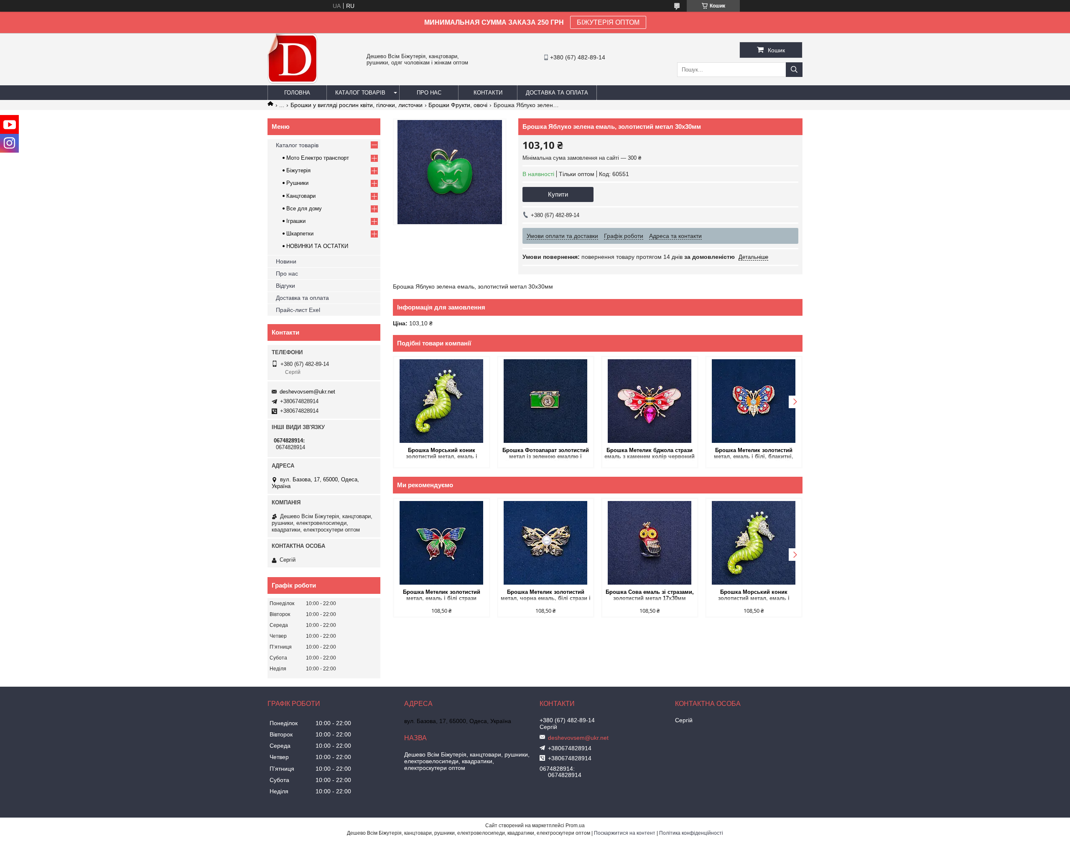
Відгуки (285, 285)
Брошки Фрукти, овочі (457, 105)
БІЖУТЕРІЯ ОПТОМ (608, 22)
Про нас (429, 92)
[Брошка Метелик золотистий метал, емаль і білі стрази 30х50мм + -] (441, 543)
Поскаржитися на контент (624, 833)
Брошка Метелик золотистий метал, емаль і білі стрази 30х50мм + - (441, 596)
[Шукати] (794, 69)
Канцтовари (301, 196)
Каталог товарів (360, 92)
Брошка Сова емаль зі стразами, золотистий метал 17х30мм (650, 595)
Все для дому (304, 208)
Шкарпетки (299, 233)
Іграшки (296, 221)
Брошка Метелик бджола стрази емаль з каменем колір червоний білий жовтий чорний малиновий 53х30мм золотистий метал (649, 454)
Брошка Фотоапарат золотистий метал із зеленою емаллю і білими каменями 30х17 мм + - (545, 454)
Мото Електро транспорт (317, 158)
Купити (558, 194)
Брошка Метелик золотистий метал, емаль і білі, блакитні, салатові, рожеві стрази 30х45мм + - (753, 454)
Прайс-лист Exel (298, 310)
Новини (286, 261)
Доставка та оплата (557, 92)
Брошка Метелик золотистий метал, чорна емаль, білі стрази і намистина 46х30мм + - (546, 596)
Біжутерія (298, 170)
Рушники (297, 183)
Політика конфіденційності (691, 833)
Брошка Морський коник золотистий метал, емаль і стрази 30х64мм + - (441, 454)
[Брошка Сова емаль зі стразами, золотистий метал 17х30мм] (649, 543)
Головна (297, 92)
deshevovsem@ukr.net (307, 392)
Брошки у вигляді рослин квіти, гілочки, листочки (356, 105)
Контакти (488, 92)
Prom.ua (575, 825)
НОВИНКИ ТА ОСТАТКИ (317, 246)
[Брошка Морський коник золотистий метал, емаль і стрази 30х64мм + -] (441, 401)
